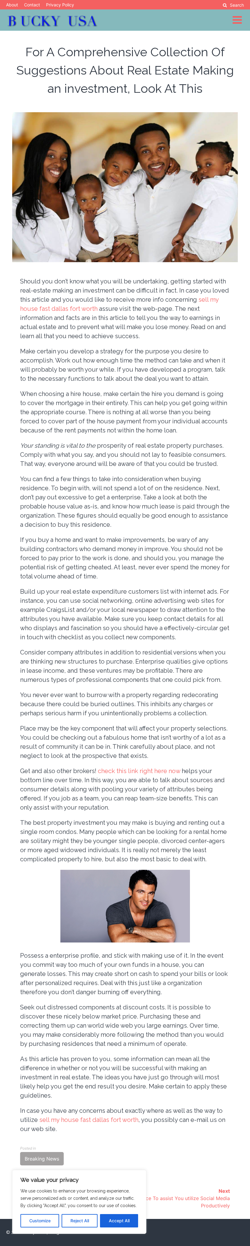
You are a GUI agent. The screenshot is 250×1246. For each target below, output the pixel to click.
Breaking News (42, 1159)
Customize (40, 1220)
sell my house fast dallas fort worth (88, 1119)
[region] (79, 1202)
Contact (32, 4)
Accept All (119, 1220)
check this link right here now (139, 771)
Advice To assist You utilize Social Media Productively (182, 1198)
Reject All (79, 1220)
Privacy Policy (60, 4)
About (12, 4)
